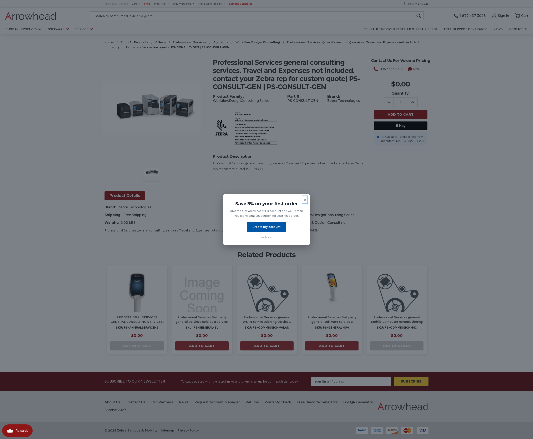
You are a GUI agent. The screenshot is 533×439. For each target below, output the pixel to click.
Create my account (266, 227)
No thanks (266, 236)
